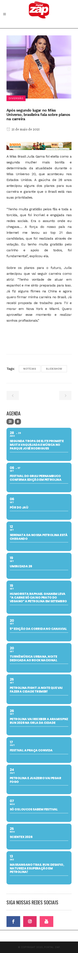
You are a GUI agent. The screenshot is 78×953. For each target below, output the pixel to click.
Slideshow (54, 368)
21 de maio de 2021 (25, 129)
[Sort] (18, 422)
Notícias (29, 368)
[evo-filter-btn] (10, 422)
